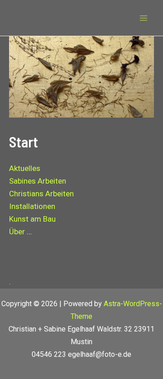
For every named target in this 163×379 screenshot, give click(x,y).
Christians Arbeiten (41, 193)
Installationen (32, 206)
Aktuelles (24, 168)
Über (17, 231)
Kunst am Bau (32, 218)
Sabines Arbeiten (37, 180)
